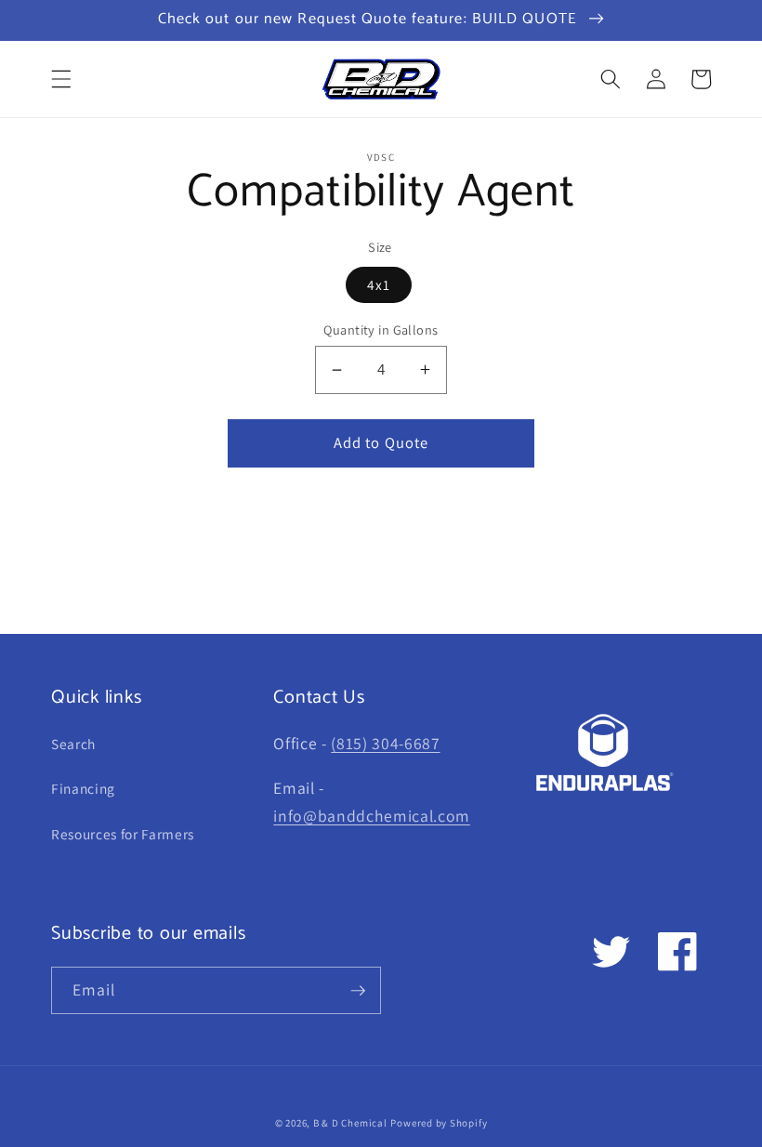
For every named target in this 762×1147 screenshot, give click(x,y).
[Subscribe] (357, 991)
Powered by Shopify (438, 1122)
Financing (83, 788)
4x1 (378, 284)
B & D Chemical (350, 1122)
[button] (61, 79)
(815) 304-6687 (385, 743)
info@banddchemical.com (371, 815)
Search (73, 743)
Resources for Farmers (122, 833)
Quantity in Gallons (380, 329)
